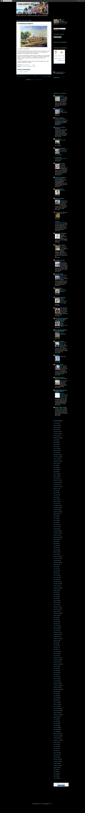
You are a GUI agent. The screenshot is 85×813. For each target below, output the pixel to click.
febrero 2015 (56, 551)
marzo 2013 (56, 600)
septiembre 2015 (57, 537)
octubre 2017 (56, 484)
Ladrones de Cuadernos (60, 177)
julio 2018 (56, 465)
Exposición (62, 213)
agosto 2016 (56, 513)
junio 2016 (56, 518)
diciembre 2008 (57, 708)
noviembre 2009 (57, 685)
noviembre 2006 (57, 761)
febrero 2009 (56, 704)
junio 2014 (56, 568)
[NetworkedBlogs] (61, 783)
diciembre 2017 (57, 480)
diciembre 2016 (57, 505)
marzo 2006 (56, 778)
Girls (61, 309)
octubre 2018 (56, 458)
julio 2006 (56, 769)
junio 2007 (56, 746)
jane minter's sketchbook (60, 233)
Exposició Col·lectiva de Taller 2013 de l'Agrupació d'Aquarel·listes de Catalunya (64, 396)
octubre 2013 (56, 585)
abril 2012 (56, 623)
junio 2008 (56, 721)
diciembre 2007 (57, 733)
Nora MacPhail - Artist (60, 163)
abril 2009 (56, 699)
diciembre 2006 (57, 759)
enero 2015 (56, 554)
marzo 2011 (56, 651)
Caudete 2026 (63, 140)
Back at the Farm (63, 200)
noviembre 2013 (57, 583)
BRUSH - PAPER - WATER (60, 407)
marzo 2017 (56, 499)
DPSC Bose (62, 109)
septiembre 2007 (57, 740)
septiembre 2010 (57, 664)
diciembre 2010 (57, 657)
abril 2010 (56, 674)
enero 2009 (56, 706)
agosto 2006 (56, 767)
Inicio (35, 76)
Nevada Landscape (63, 380)
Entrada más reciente (22, 76)
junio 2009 (56, 695)
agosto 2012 (56, 615)
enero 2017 (56, 503)
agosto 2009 (56, 691)
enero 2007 (56, 757)
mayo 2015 (56, 545)
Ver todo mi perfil (63, 23)
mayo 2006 (56, 773)
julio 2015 (56, 541)
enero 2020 (56, 429)
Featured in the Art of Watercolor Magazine (63, 276)
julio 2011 (56, 642)
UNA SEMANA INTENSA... (60, 178)
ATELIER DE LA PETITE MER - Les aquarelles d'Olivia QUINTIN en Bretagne (61, 319)
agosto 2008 (56, 716)
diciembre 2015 (57, 530)
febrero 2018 (56, 475)
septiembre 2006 (57, 765)
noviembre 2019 (57, 433)
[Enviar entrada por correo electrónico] (33, 64)
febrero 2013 (56, 602)
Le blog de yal (58, 157)
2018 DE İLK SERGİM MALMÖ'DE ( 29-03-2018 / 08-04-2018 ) (63, 301)
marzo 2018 (56, 473)
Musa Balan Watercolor (60, 297)
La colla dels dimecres (60, 148)
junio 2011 (56, 644)
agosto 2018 (56, 463)
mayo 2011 (56, 647)
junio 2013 (56, 594)
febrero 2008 (56, 729)
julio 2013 (56, 592)
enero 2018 (56, 477)
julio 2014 (56, 566)
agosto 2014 (56, 564)
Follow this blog (61, 785)
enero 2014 (56, 579)
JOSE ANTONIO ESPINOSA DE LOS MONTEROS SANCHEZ (61, 331)
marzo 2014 (56, 575)
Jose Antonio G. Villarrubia (61, 212)
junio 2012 (56, 619)
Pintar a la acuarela (59, 117)
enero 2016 (56, 528)
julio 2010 (56, 668)
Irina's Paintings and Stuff (61, 307)
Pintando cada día (59, 364)
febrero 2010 (56, 678)
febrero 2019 (56, 450)
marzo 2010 (56, 676)
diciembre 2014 (57, 556)
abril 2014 (56, 573)
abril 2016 (56, 522)
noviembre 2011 (57, 634)
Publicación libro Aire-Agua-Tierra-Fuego (63, 247)
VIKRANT (57, 355)
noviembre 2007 (57, 735)
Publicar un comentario (23, 71)
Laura (62, 19)
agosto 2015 (56, 539)
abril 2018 (56, 471)
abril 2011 (56, 649)
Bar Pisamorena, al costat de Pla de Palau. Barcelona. (63, 150)
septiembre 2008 (57, 714)
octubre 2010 (56, 661)
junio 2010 (56, 670)
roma (29, 66)
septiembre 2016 (57, 511)
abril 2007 (56, 750)
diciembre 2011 (57, 632)
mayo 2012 (56, 621)
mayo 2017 (56, 494)
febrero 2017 (56, 501)
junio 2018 (56, 467)
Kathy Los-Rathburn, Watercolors (59, 199)
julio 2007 (56, 744)
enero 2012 (56, 630)
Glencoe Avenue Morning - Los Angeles (63, 343)
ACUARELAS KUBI (59, 189)
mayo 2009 (56, 697)
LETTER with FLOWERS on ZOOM (63, 165)
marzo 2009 (56, 702)
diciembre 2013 (57, 581)
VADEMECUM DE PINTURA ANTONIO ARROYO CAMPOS (61, 391)
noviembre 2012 (57, 609)
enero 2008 (56, 731)
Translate (63, 29)
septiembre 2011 (57, 638)
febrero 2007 (56, 754)
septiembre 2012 (57, 613)
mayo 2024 (56, 423)
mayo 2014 (56, 571)
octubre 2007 (56, 737)
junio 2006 (56, 771)
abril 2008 (56, 725)
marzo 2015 (56, 549)
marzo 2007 (56, 752)
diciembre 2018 (57, 454)
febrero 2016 (56, 526)
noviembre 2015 (57, 532)
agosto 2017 (56, 488)
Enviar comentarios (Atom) (37, 79)
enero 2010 (56, 680)
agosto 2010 (56, 666)
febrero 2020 (56, 427)
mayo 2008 (56, 723)
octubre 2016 (56, 509)
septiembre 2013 (57, 587)
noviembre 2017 (57, 482)
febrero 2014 (56, 577)
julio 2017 (56, 490)
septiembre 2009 (57, 689)
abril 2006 (56, 776)
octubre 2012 (56, 611)
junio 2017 (56, 492)
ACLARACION (63, 262)
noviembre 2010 (57, 659)
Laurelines (57, 221)
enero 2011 (56, 655)
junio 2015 (56, 543)
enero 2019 (56, 452)
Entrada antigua (46, 76)
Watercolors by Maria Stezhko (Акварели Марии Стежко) (61, 378)
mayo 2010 (56, 672)
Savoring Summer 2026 (59, 129)
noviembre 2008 (57, 710)
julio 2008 (56, 718)
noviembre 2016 (57, 507)
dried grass (62, 234)
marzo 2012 (56, 625)
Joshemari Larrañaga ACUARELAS (60, 261)
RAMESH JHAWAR (59, 274)
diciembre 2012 (57, 606)
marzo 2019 (56, 448)
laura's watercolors (59, 95)
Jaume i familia (58, 288)
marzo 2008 (56, 727)
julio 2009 (56, 693)
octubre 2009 (56, 687)
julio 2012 (56, 617)
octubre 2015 (56, 535)
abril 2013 (56, 598)
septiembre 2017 (57, 486)
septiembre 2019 (57, 437)
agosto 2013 (56, 590)
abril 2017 (56, 497)
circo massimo (24, 66)
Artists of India (58, 108)
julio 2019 (56, 439)
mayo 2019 (56, 444)
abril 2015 (56, 547)
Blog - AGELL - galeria (60, 244)
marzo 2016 (56, 524)
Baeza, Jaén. (62, 190)
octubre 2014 (56, 560)
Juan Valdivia (58, 139)
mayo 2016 (56, 520)
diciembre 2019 (57, 431)
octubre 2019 (56, 435)
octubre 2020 (56, 425)
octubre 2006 (56, 763)
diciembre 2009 (57, 683)
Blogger (51, 803)
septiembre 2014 (57, 562)
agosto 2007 (56, 742)
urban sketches (33, 66)
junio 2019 (56, 442)
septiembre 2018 (57, 461)
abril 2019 (56, 446)
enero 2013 (56, 604)
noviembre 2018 (57, 456)
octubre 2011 (56, 636)
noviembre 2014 (57, 558)
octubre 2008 (56, 712)
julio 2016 (56, 516)
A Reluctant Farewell (59, 408)
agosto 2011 (56, 640)
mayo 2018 (56, 469)
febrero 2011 (56, 653)
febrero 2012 (56, 628)
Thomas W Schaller (59, 341)
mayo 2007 (56, 748)
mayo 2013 (56, 596)
